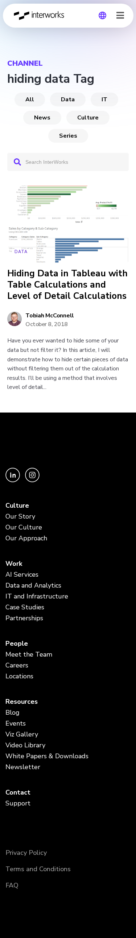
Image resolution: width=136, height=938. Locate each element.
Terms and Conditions (38, 869)
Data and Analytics (33, 585)
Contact (17, 792)
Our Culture (23, 527)
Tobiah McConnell (49, 316)
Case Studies (24, 607)
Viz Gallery (21, 734)
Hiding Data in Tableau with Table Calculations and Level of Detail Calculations (67, 285)
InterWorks (41, 16)
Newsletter (22, 767)
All (29, 99)
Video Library (25, 745)
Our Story (20, 516)
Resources (21, 701)
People (16, 643)
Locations (19, 676)
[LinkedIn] (13, 480)
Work (13, 563)
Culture (88, 118)
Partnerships (24, 618)
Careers (16, 665)
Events (15, 723)
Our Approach (26, 538)
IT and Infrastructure (36, 596)
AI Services (21, 574)
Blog (12, 712)
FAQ (11, 885)
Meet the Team (28, 654)
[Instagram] (32, 480)
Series (68, 136)
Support (17, 803)
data (68, 99)
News (42, 118)
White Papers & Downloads (46, 756)
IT (104, 99)
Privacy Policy (26, 852)
